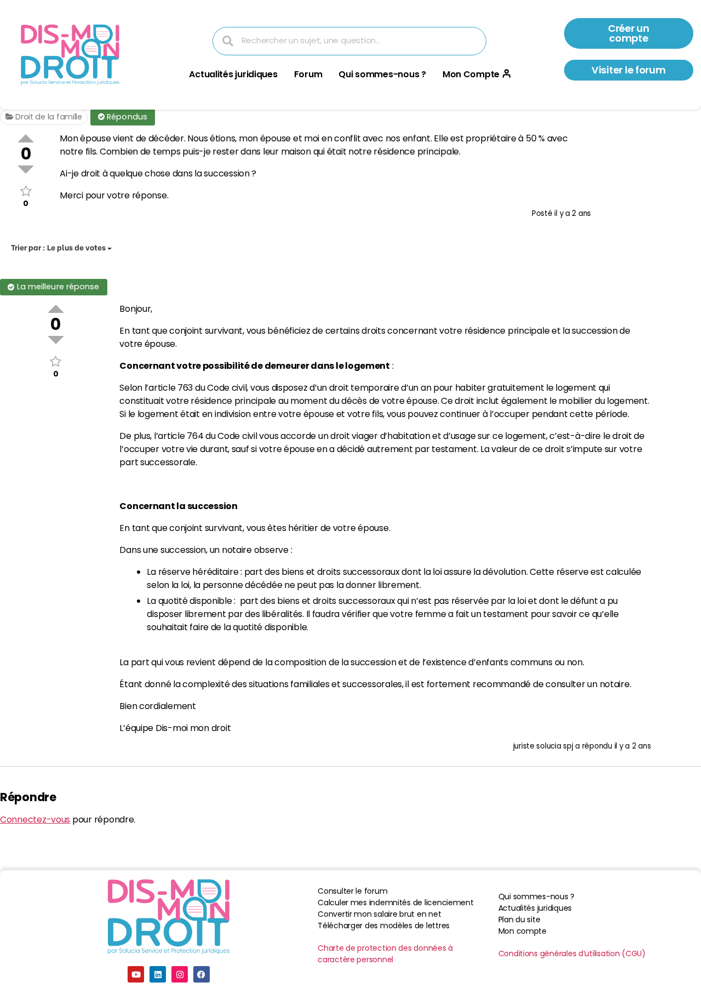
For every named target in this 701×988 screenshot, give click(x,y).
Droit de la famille (47, 116)
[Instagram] (179, 974)
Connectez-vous (35, 819)
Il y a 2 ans (572, 213)
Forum (308, 74)
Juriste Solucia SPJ (543, 746)
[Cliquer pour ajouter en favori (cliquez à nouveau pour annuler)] (25, 190)
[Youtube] (136, 974)
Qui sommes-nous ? (382, 74)
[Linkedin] (158, 974)
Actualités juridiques (233, 74)
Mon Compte (471, 74)
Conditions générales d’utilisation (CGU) (572, 953)
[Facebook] (201, 974)
